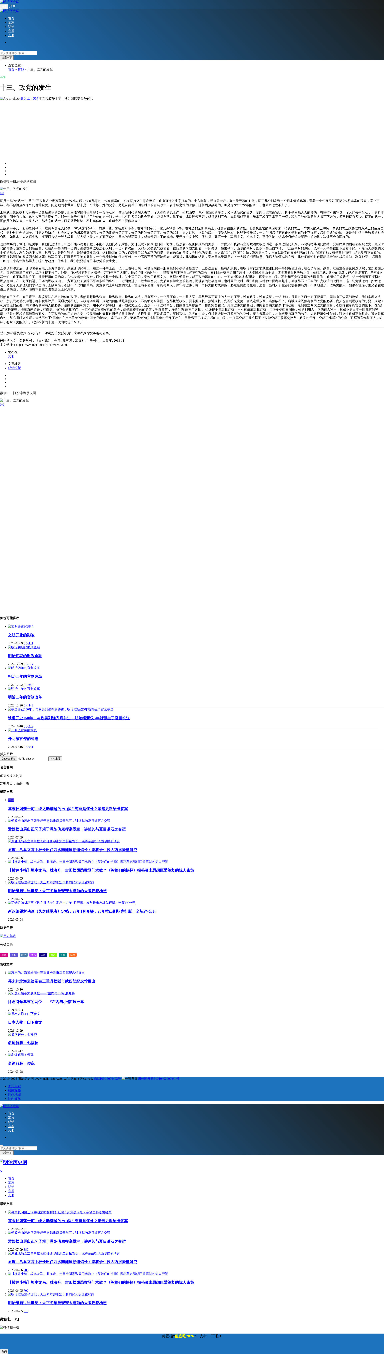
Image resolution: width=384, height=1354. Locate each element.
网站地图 (14, 1094)
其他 (11, 35)
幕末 (11, 22)
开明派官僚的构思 (23, 739)
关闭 (4, 1351)
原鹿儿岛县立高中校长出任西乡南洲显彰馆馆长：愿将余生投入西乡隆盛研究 (72, 850)
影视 (23, 954)
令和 (11, 800)
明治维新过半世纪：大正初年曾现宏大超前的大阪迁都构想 (57, 891)
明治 (11, 26)
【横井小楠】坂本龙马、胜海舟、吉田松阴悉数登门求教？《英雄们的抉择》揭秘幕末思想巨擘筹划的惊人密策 (101, 870)
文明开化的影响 (21, 635)
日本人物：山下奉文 (25, 1022)
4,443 (29, 705)
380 (26, 1249)
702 (26, 1290)
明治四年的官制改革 (25, 676)
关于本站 (14, 1086)
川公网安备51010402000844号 (158, 1078)
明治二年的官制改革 (25, 697)
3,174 (29, 664)
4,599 (34, 98)
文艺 (33, 954)
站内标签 (14, 1090)
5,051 (29, 747)
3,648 (29, 684)
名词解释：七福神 (23, 1043)
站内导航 (14, 1098)
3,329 (29, 726)
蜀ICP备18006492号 (107, 1078)
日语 (43, 954)
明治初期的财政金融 (25, 656)
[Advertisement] (120, 129)
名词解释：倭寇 (21, 1063)
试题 (72, 954)
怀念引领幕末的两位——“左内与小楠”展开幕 (46, 1002)
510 (26, 1311)
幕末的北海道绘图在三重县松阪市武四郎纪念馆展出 (51, 981)
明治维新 (14, 368)
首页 (11, 18)
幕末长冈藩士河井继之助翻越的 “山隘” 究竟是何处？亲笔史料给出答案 (68, 809)
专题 (11, 31)
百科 (62, 954)
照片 (53, 954)
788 (26, 1270)
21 (25, 1229)
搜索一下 (7, 57)
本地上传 (55, 758)
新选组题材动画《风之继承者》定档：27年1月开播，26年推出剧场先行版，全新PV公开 (82, 911)
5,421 (29, 643)
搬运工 (25, 98)
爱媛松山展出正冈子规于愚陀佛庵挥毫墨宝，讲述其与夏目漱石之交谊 (67, 829)
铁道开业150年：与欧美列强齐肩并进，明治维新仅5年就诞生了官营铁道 (69, 718)
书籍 (4, 954)
